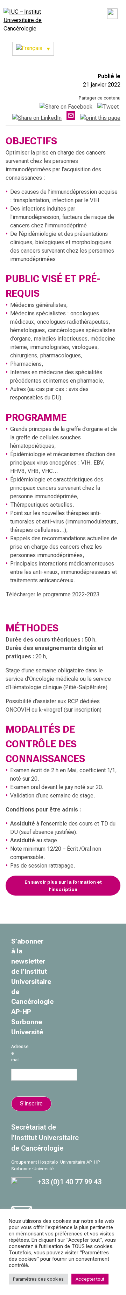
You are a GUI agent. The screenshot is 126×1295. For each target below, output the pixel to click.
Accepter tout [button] (90, 1279)
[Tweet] (108, 106)
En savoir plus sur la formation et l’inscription (63, 885)
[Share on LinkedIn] (37, 118)
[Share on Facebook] (66, 106)
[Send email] (70, 118)
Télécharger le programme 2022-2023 (52, 594)
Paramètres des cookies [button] (38, 1279)
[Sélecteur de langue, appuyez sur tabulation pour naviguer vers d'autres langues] (33, 49)
